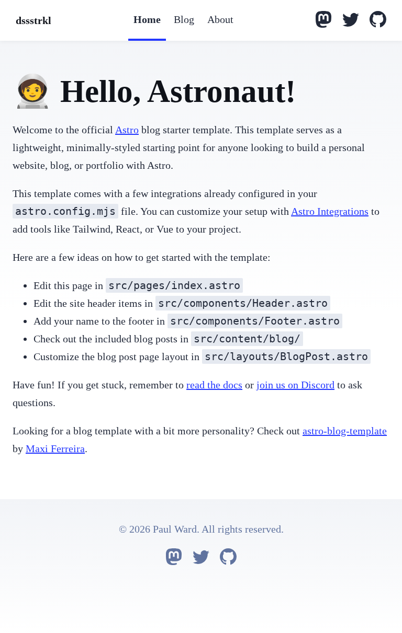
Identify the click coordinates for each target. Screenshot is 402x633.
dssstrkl (33, 20)
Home (147, 19)
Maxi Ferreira (55, 448)
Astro (127, 129)
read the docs (214, 384)
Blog (184, 19)
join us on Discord (295, 384)
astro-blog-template (345, 430)
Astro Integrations (329, 211)
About (220, 19)
